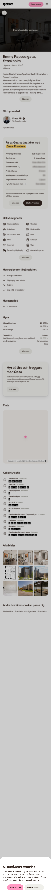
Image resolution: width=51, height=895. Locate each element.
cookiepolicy (33, 880)
